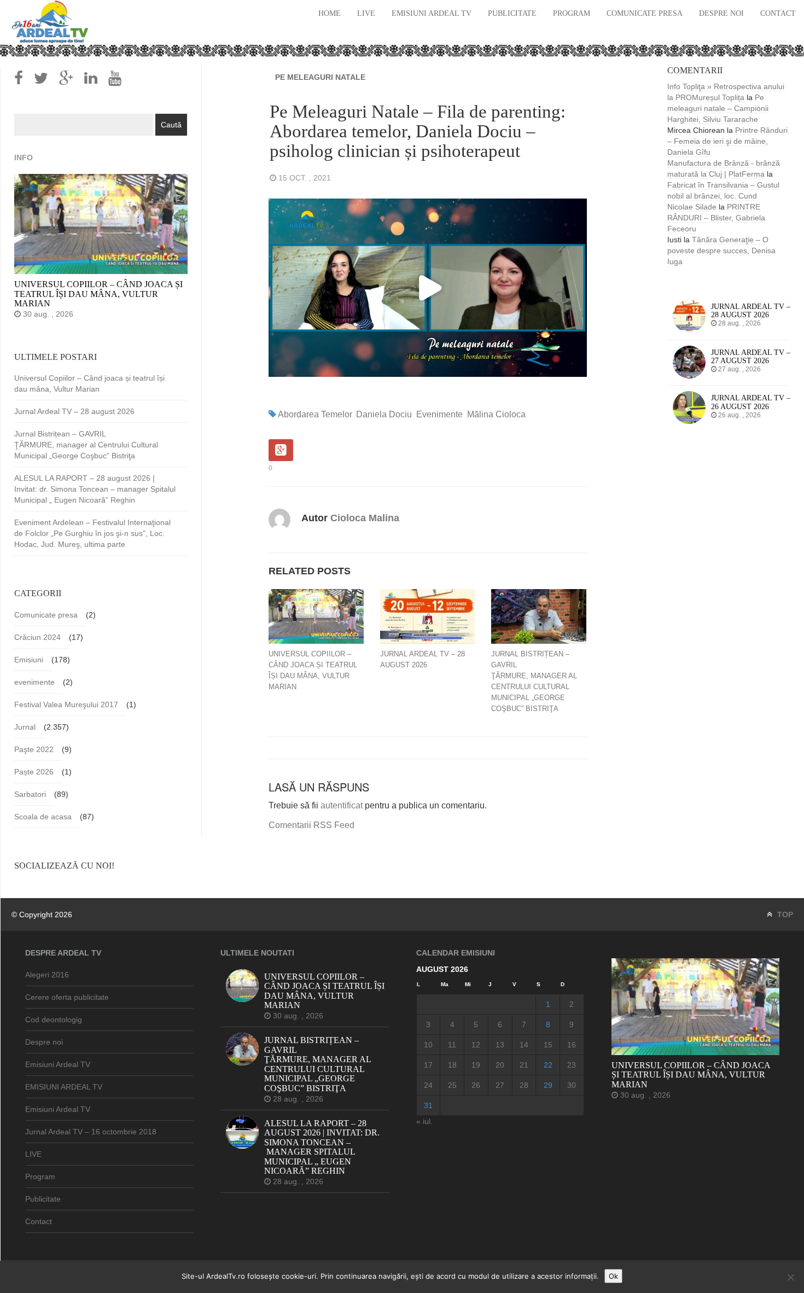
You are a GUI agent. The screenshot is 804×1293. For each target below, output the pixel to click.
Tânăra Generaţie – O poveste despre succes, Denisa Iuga (721, 250)
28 (524, 1085)
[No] (790, 1277)
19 (475, 1065)
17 (428, 1065)
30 (571, 1085)
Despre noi (721, 13)
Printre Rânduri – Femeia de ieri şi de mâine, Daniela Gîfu (727, 141)
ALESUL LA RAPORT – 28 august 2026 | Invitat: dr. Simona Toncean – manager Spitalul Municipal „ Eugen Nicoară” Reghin (95, 489)
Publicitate (512, 13)
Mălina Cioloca (496, 414)
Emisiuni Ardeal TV (431, 13)
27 (500, 1085)
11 (452, 1044)
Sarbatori (30, 794)
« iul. (424, 1121)
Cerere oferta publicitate (67, 997)
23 (571, 1065)
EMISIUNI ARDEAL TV (63, 1086)
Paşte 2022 (34, 749)
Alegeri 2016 (47, 974)
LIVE (366, 13)
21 (524, 1065)
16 (571, 1044)
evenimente (439, 414)
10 (428, 1044)
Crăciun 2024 (37, 637)
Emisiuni (28, 659)
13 (500, 1044)
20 (500, 1065)
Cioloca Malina (364, 517)
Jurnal (25, 727)
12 (475, 1044)
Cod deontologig (53, 1019)
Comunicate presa (645, 13)
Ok (613, 1276)
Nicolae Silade (691, 206)
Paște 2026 (34, 771)
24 (428, 1085)
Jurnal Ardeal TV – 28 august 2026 (422, 659)
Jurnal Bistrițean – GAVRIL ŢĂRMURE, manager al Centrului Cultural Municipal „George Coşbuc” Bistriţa (534, 681)
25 (452, 1085)
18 (452, 1065)
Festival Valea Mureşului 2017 (66, 704)
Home (329, 13)
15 (548, 1044)
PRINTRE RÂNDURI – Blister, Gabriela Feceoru (716, 217)
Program (571, 13)
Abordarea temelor (315, 414)
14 (524, 1044)
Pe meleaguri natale (320, 77)
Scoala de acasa (43, 816)
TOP (784, 914)
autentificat (342, 805)
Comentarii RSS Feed (311, 825)
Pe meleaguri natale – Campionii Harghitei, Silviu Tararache (717, 108)
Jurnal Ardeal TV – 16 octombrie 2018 (90, 1131)
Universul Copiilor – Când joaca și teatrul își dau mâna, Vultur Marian (313, 670)
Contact (778, 13)
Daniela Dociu (384, 414)
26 (475, 1085)
